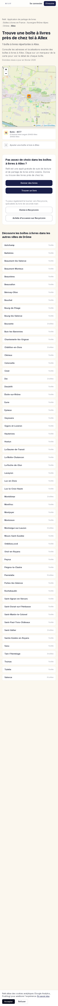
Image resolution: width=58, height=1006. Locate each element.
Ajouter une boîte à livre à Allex (22, 145)
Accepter (8, 1001)
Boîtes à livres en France (14, 22)
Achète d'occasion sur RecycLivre (29, 218)
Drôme (6, 26)
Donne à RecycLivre (29, 210)
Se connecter (36, 3)
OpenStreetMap (49, 125)
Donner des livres (29, 183)
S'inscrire (49, 3)
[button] (29, 96)
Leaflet (38, 125)
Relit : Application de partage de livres (19, 19)
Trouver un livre (29, 190)
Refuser (22, 1001)
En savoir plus (43, 996)
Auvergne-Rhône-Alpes (37, 22)
